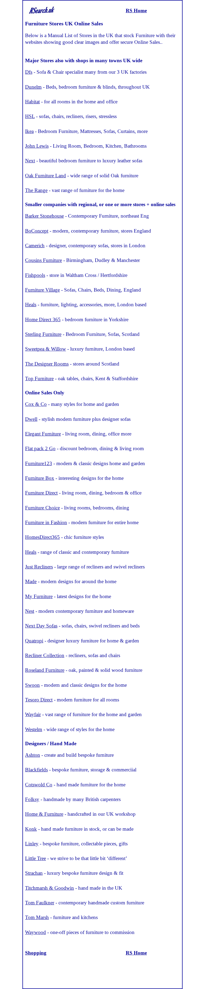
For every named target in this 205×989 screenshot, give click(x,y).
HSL (30, 116)
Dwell (31, 419)
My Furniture (39, 596)
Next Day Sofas (41, 626)
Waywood (35, 932)
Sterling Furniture (43, 334)
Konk (31, 829)
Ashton (32, 755)
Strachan (34, 873)
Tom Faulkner (39, 902)
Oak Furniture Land (45, 175)
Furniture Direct (41, 493)
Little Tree (35, 858)
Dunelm (33, 87)
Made (31, 581)
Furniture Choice (42, 508)
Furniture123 (38, 463)
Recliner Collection (44, 655)
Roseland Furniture (44, 670)
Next (30, 160)
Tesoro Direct (39, 699)
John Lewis (37, 146)
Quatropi (34, 640)
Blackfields (36, 769)
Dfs (28, 72)
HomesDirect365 (42, 537)
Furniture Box (39, 478)
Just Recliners (39, 567)
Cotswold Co (38, 784)
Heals (30, 304)
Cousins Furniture (43, 260)
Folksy (32, 799)
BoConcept (36, 231)
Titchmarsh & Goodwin (49, 888)
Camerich (35, 245)
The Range (36, 190)
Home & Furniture (44, 814)
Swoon (32, 685)
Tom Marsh (37, 917)
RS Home (136, 10)
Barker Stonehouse (44, 216)
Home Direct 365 (43, 319)
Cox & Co (36, 404)
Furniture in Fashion (46, 522)
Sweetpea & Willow (45, 349)
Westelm (33, 729)
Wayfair (33, 714)
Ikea (29, 131)
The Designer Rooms (47, 364)
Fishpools (35, 275)
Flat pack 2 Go (40, 448)
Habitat (32, 101)
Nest (29, 611)
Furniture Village (42, 290)
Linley (31, 843)
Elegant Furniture (43, 434)
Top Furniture (39, 378)
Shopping (35, 953)
